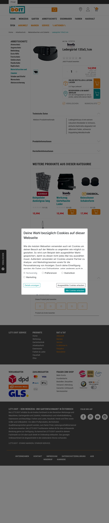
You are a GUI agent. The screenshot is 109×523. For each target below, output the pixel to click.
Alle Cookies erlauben (75, 290)
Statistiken (69, 273)
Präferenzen (51, 273)
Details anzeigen (32, 285)
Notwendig (31, 273)
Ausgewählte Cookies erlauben (71, 285)
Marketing (31, 277)
